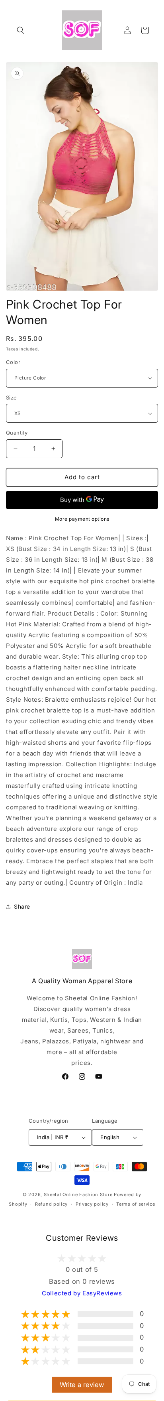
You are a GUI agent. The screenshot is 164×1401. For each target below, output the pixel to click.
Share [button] (22, 906)
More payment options (82, 519)
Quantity (16, 432)
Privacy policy (92, 1204)
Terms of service (135, 1204)
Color (13, 362)
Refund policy (51, 1204)
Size (11, 397)
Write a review (82, 1385)
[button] (20, 30)
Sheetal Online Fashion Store (78, 1194)
